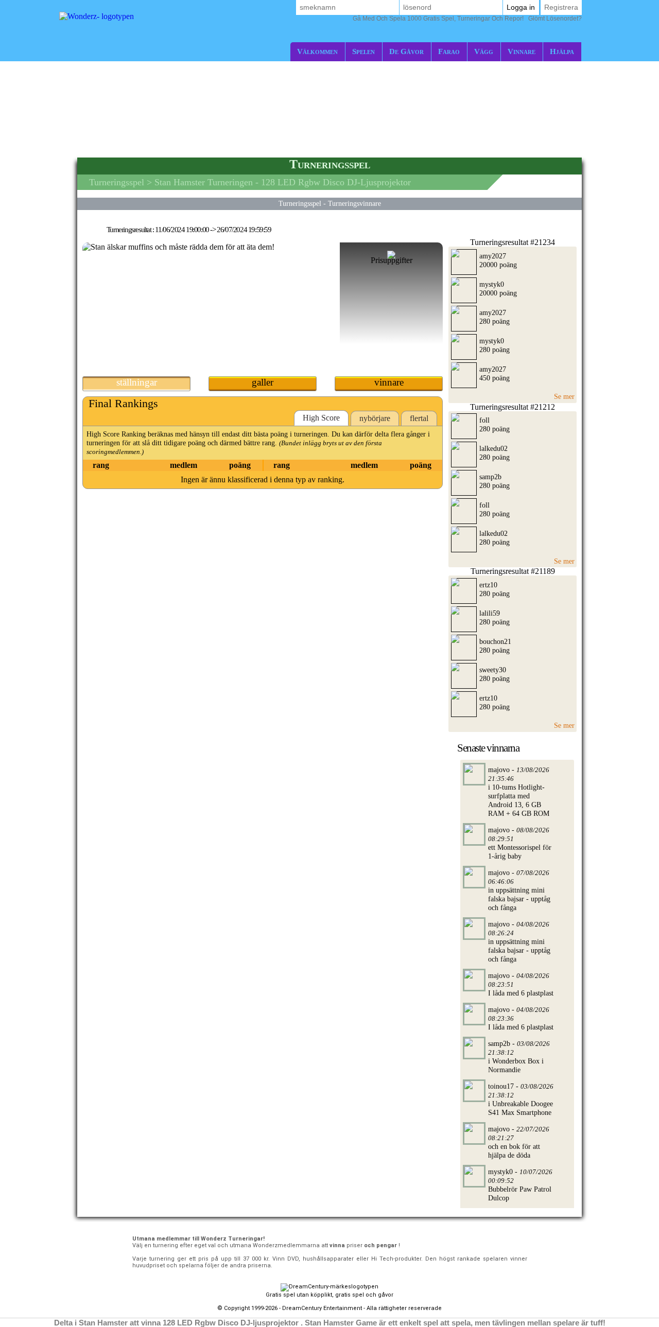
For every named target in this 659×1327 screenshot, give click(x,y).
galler (262, 382)
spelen (363, 51)
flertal (419, 418)
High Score (321, 417)
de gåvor (406, 51)
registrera (561, 7)
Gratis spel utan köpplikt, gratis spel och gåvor (329, 1294)
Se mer (564, 396)
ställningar (136, 382)
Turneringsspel (116, 182)
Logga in (521, 7)
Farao (449, 51)
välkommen (317, 51)
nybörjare (374, 418)
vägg (483, 51)
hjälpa (562, 51)
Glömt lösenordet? (467, 18)
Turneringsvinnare (354, 203)
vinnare (521, 51)
